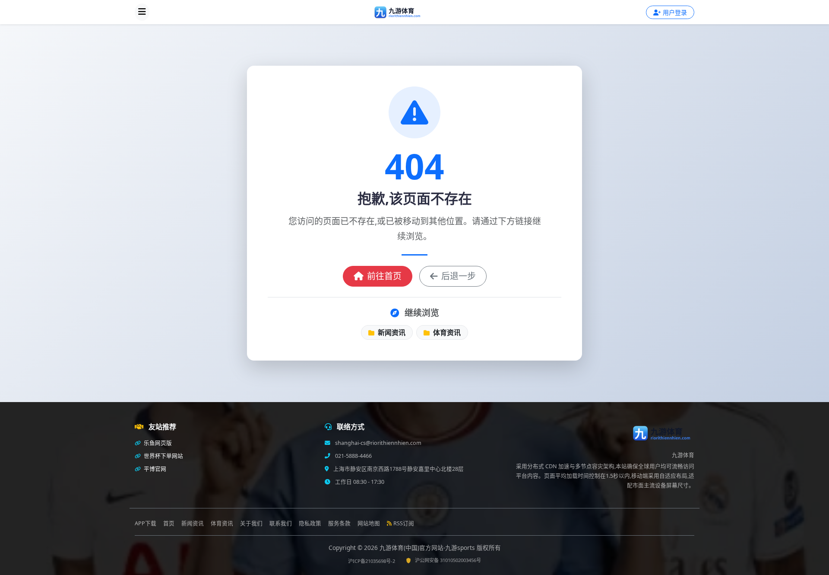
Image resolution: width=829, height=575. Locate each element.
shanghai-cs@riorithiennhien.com (377, 443)
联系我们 (280, 523)
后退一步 (458, 276)
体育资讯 (446, 332)
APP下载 (145, 523)
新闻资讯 (390, 332)
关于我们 (251, 523)
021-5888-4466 (353, 456)
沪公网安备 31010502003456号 (448, 560)
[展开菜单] (142, 12)
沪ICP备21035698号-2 (371, 561)
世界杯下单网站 (162, 456)
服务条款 (339, 523)
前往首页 (384, 276)
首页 (168, 523)
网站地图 (369, 523)
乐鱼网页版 (157, 443)
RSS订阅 (403, 523)
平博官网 (154, 469)
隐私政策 (310, 523)
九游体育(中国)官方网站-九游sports (428, 547)
